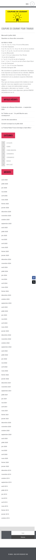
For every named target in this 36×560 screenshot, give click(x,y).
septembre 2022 (6, 347)
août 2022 (4, 351)
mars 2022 (4, 371)
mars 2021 (4, 410)
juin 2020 (4, 446)
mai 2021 (4, 403)
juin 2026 (4, 188)
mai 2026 (4, 192)
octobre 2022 (5, 343)
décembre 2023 (6, 295)
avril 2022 (4, 367)
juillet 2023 (4, 311)
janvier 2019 (5, 514)
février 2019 (5, 510)
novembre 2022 (6, 339)
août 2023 (4, 307)
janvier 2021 (5, 418)
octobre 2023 (5, 299)
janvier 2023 (5, 331)
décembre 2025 (6, 211)
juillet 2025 (4, 231)
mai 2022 (4, 363)
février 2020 (5, 462)
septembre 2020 (6, 434)
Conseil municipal (11, 150)
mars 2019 (4, 506)
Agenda (8, 146)
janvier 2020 (5, 466)
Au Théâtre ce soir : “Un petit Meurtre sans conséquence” (14, 114)
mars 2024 (4, 287)
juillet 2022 (4, 355)
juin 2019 (4, 494)
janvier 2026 (5, 207)
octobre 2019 (5, 478)
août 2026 (4, 180)
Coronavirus (10, 154)
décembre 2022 (6, 335)
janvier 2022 (5, 379)
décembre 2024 (6, 259)
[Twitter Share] (34, 282)
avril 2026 (4, 196)
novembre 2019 (6, 474)
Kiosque (9, 161)
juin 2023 (4, 315)
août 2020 (4, 438)
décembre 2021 (6, 383)
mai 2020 (4, 450)
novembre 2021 (6, 387)
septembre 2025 (6, 223)
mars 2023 (4, 327)
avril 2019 (4, 502)
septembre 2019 (6, 482)
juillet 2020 (4, 442)
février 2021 (5, 414)
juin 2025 (4, 235)
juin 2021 (4, 399)
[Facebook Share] (34, 277)
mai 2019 (4, 498)
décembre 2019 (6, 470)
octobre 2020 (5, 430)
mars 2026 (4, 200)
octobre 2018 (5, 518)
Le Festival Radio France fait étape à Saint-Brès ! (16, 128)
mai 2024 (4, 279)
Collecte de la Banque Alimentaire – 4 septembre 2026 (16, 108)
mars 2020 (4, 458)
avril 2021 (4, 407)
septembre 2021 (6, 391)
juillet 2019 (4, 490)
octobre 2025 (5, 219)
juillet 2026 (4, 184)
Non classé (9, 164)
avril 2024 (4, 283)
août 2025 (4, 227)
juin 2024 (4, 275)
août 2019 (4, 486)
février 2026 (5, 204)
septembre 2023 (6, 303)
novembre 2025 (6, 215)
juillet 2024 (4, 271)
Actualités (9, 143)
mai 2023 (4, 319)
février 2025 (5, 251)
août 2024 (4, 267)
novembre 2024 (6, 263)
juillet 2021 (4, 395)
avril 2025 (4, 243)
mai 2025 (4, 239)
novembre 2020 (6, 426)
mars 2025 (4, 247)
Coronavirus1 (10, 157)
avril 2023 (4, 323)
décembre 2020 (6, 422)
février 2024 (5, 291)
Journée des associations (9, 119)
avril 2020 (4, 454)
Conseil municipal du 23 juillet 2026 (12, 124)
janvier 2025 (5, 255)
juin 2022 (4, 359)
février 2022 (5, 375)
